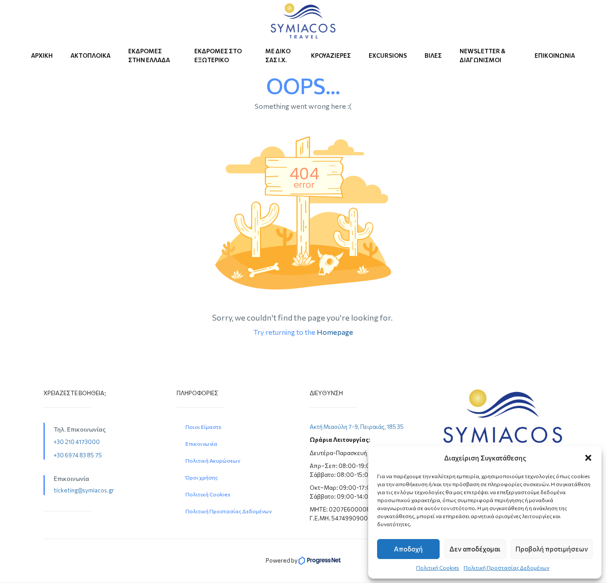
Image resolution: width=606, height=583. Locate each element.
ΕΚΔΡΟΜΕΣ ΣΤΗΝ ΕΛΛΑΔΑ (149, 55)
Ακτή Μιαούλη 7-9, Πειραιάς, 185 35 (357, 426)
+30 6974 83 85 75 (78, 455)
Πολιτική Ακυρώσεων (212, 460)
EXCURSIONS (388, 55)
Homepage (335, 332)
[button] (588, 457)
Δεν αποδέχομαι (474, 549)
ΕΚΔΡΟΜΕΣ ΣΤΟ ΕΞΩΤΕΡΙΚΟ (218, 55)
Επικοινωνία (201, 443)
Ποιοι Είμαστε (203, 427)
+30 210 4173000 (77, 441)
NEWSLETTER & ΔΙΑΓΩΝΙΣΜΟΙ (483, 55)
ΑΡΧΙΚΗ (42, 55)
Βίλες (433, 55)
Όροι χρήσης (201, 477)
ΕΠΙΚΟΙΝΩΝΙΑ (555, 55)
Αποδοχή (408, 549)
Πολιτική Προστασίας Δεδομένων (506, 567)
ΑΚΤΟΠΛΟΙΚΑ (90, 55)
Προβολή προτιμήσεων (551, 549)
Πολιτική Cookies (437, 567)
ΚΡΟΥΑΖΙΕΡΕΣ (331, 55)
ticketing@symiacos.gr (84, 490)
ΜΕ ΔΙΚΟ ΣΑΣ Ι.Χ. (278, 55)
